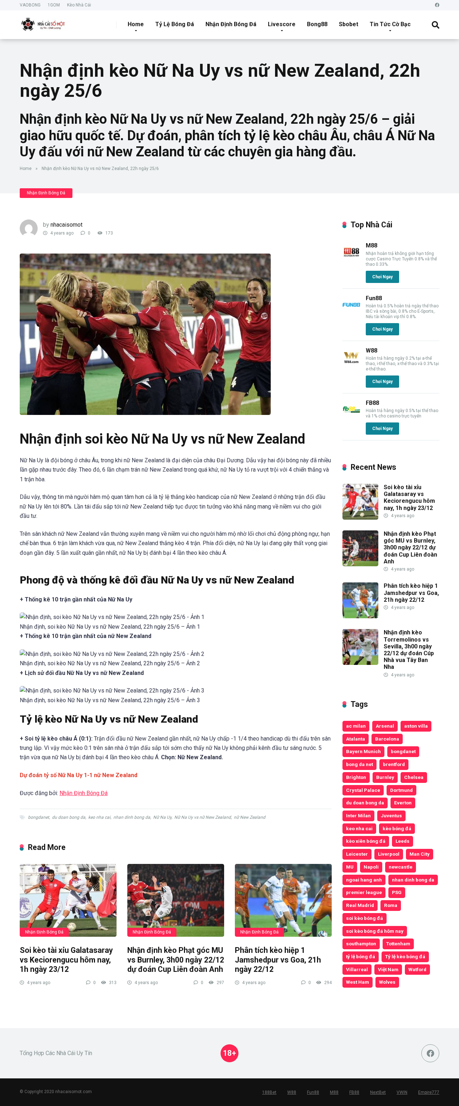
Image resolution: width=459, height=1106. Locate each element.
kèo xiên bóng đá (365, 841)
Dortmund (401, 790)
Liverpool (388, 854)
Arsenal (385, 726)
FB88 (372, 403)
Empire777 (428, 1092)
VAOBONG (30, 5)
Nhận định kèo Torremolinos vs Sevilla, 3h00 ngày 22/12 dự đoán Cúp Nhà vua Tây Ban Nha (409, 649)
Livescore (281, 24)
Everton (403, 802)
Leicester (357, 854)
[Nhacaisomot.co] (44, 22)
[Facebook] (437, 5)
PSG (397, 892)
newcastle (400, 867)
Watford (417, 969)
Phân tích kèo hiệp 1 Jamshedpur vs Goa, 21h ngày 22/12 (278, 960)
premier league (364, 892)
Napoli (371, 867)
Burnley (385, 777)
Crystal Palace (363, 790)
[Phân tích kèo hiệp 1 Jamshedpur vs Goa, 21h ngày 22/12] (283, 900)
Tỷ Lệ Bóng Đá (174, 24)
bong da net (359, 764)
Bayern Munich (363, 751)
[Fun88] (351, 311)
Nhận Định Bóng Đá (230, 24)
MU (350, 867)
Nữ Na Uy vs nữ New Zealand (202, 817)
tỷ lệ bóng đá (360, 956)
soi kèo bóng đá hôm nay (374, 931)
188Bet (269, 1092)
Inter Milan (358, 815)
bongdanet (38, 817)
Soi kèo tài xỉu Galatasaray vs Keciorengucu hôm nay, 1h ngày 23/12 (66, 960)
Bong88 (317, 24)
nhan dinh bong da (131, 817)
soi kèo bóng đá (364, 918)
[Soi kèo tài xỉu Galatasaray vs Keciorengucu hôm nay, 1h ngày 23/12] (68, 900)
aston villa (416, 726)
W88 (371, 350)
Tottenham (398, 943)
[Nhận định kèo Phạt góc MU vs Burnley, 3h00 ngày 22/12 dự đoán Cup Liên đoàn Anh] (175, 900)
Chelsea (413, 777)
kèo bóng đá (397, 828)
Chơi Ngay (382, 276)
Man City (420, 854)
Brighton (356, 777)
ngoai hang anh (364, 880)
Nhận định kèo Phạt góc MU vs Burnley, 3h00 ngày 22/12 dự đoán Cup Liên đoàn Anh (175, 960)
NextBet (378, 1092)
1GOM (54, 5)
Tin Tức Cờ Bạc (390, 24)
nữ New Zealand (249, 817)
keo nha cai (99, 817)
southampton (361, 943)
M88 (371, 245)
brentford (394, 764)
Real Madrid (360, 905)
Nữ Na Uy (162, 817)
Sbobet (348, 24)
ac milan (356, 726)
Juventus (391, 815)
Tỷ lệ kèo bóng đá (405, 956)
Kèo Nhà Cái (79, 5)
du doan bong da (68, 817)
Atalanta (355, 739)
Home (136, 24)
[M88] (351, 259)
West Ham (357, 982)
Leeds (403, 841)
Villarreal (357, 969)
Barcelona (387, 739)
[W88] (351, 364)
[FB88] (351, 416)
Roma (390, 905)
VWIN (402, 1092)
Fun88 (374, 298)
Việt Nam (388, 969)
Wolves (387, 982)
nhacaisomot (66, 224)
